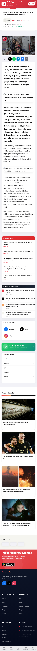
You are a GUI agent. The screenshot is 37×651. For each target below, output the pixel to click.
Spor (5, 367)
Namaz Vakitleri (24, 606)
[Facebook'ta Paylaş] (22, 59)
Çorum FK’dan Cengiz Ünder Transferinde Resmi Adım (18, 276)
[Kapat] (35, 2)
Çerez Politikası (6, 641)
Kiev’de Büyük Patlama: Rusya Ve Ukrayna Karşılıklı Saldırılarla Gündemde (18, 259)
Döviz (20, 599)
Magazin (6, 376)
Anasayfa (5, 8)
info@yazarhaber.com (28, 630)
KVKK (4, 638)
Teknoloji (6, 372)
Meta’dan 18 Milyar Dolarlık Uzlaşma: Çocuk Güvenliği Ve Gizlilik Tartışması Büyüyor (16, 268)
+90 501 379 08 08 (27, 627)
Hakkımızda (5, 627)
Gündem (4, 599)
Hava (20, 602)
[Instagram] (14, 583)
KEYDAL (29, 634)
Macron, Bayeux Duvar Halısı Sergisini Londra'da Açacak (17, 243)
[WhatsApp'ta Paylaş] (14, 59)
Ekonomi (6, 363)
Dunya (5, 381)
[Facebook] (4, 583)
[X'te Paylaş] (10, 59)
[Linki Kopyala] (26, 59)
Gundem (6, 359)
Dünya (13, 8)
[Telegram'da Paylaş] (18, 59)
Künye (4, 630)
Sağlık (4, 613)
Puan (20, 613)
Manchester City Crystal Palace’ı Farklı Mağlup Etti (18, 251)
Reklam (4, 634)
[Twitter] (9, 583)
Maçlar (21, 610)
